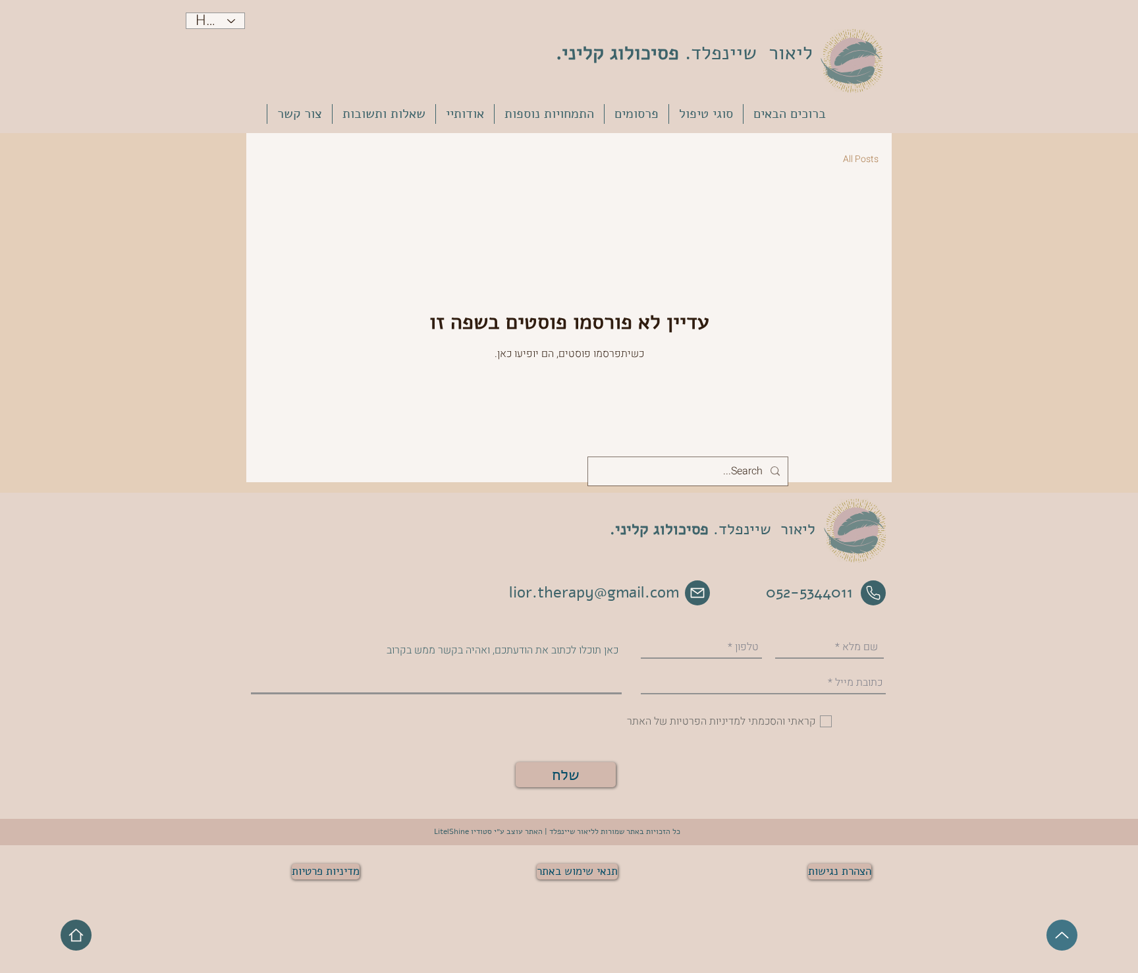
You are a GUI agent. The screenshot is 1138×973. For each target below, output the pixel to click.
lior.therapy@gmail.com (594, 592)
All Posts (861, 159)
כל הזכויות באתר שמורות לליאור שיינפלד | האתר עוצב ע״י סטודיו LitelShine (557, 831)
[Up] (1061, 935)
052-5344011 (809, 592)
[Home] (76, 935)
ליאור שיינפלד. (684, 53)
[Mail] (697, 592)
